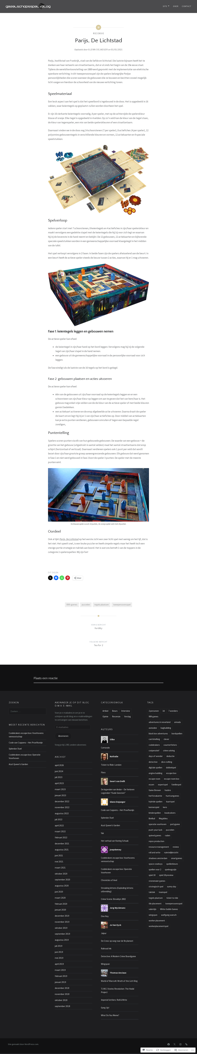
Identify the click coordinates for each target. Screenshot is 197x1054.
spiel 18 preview (166, 875)
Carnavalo (105, 747)
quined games (155, 835)
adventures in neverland (159, 722)
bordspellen (177, 733)
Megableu (163, 818)
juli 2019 (58, 946)
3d (164, 710)
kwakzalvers (170, 812)
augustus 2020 (62, 885)
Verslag (127, 716)
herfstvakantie (155, 795)
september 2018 (62, 1006)
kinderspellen (155, 812)
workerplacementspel (158, 926)
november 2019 (62, 921)
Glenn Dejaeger (98, 49)
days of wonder (156, 756)
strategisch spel (156, 886)
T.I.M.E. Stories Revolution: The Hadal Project (117, 990)
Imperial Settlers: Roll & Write (114, 999)
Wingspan (105, 964)
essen (151, 784)
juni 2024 (59, 771)
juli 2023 (58, 777)
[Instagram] (180, 1044)
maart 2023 (60, 789)
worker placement (157, 920)
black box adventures (158, 733)
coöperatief (154, 750)
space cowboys (156, 863)
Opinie (105, 716)
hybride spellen (155, 801)
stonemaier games (157, 881)
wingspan (153, 915)
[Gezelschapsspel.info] (186, 1044)
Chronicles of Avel (109, 880)
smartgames (176, 858)
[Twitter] (174, 1044)
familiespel (176, 784)
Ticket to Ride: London (111, 764)
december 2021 (62, 843)
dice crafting (166, 762)
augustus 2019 (62, 939)
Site (165, 6)
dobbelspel (171, 767)
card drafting (154, 739)
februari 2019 (61, 976)
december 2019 (62, 915)
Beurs (115, 710)
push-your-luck (155, 829)
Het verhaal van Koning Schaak (114, 840)
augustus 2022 (62, 813)
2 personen (154, 710)
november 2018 (62, 994)
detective (153, 762)
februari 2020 (61, 903)
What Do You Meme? (110, 1015)
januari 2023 (60, 795)
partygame (175, 824)
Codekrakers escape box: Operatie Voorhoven (24, 756)
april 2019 (59, 964)
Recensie (98, 33)
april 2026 (59, 765)
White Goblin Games (169, 909)
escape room (154, 778)
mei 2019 (59, 958)
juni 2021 (59, 855)
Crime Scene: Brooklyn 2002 (113, 899)
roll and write (154, 852)
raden (167, 835)
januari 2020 (60, 909)
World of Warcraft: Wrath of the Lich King (119, 981)
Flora (103, 772)
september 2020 (62, 879)
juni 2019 (59, 952)
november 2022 (62, 807)
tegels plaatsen (101, 604)
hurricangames (172, 795)
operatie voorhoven (157, 824)
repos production (156, 841)
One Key (105, 916)
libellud (152, 818)
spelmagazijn (170, 869)
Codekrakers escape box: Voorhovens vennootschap (26, 735)
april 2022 (59, 825)
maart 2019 (60, 970)
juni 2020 (59, 891)
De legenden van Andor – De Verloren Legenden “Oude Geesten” (117, 791)
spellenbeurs (172, 863)
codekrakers (154, 745)
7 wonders (173, 710)
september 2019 (62, 933)
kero (165, 807)
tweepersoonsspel (122, 604)
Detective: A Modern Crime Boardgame (118, 956)
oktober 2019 (61, 928)
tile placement (155, 903)
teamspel (163, 892)
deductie (170, 756)
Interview (125, 710)
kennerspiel (154, 807)
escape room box (171, 778)
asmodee (153, 728)
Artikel (105, 710)
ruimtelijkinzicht (171, 852)
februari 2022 (61, 837)
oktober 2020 (61, 873)
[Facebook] (168, 1044)
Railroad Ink (106, 948)
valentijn (152, 909)
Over (176, 6)
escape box (171, 773)
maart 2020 (60, 897)
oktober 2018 (61, 1000)
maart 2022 (60, 831)
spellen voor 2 (155, 869)
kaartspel (170, 801)
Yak (102, 833)
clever (166, 739)
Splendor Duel (15, 748)
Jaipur (103, 933)
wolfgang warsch (169, 915)
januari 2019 (60, 982)
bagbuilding (166, 728)
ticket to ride (172, 898)
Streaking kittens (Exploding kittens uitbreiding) (117, 890)
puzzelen (86, 604)
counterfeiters (170, 745)
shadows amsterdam (158, 858)
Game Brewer (155, 790)
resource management (159, 846)
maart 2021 (60, 867)
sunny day (171, 886)
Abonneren (63, 736)
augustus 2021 (62, 849)
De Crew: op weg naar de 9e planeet (117, 941)
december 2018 (62, 988)
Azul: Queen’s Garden (18, 764)
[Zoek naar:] (27, 711)
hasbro (168, 790)
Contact (186, 6)
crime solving (169, 750)
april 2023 (59, 783)
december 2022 (62, 801)
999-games (71, 604)
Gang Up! (105, 1007)
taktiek (152, 892)
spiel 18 (152, 875)
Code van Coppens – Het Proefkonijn (26, 742)
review (176, 846)
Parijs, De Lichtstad (69, 539)
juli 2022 (58, 819)
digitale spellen (155, 767)
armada (177, 722)
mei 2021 (59, 861)
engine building (155, 773)
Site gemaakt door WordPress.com (23, 1044)
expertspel (163, 784)
